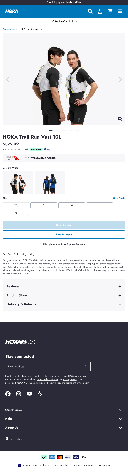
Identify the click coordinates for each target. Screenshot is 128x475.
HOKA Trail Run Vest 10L (31, 29)
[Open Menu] (122, 11)
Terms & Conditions (84, 465)
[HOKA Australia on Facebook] (8, 394)
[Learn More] (36, 149)
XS (16, 205)
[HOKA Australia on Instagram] (18, 394)
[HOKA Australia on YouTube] (29, 394)
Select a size (64, 225)
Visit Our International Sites (35, 465)
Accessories (9, 29)
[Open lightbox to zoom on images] (120, 119)
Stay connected (19, 356)
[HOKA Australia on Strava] (40, 394)
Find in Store (64, 234)
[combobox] (42, 366)
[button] (51, 130)
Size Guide (119, 198)
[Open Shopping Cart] (110, 11)
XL (16, 213)
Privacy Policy (70, 379)
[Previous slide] (8, 79)
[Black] (50, 182)
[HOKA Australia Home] (12, 11)
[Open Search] (90, 11)
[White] (18, 182)
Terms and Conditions (47, 379)
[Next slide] (120, 79)
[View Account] (100, 11)
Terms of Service (74, 382)
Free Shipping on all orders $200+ (64, 2)
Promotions (104, 465)
